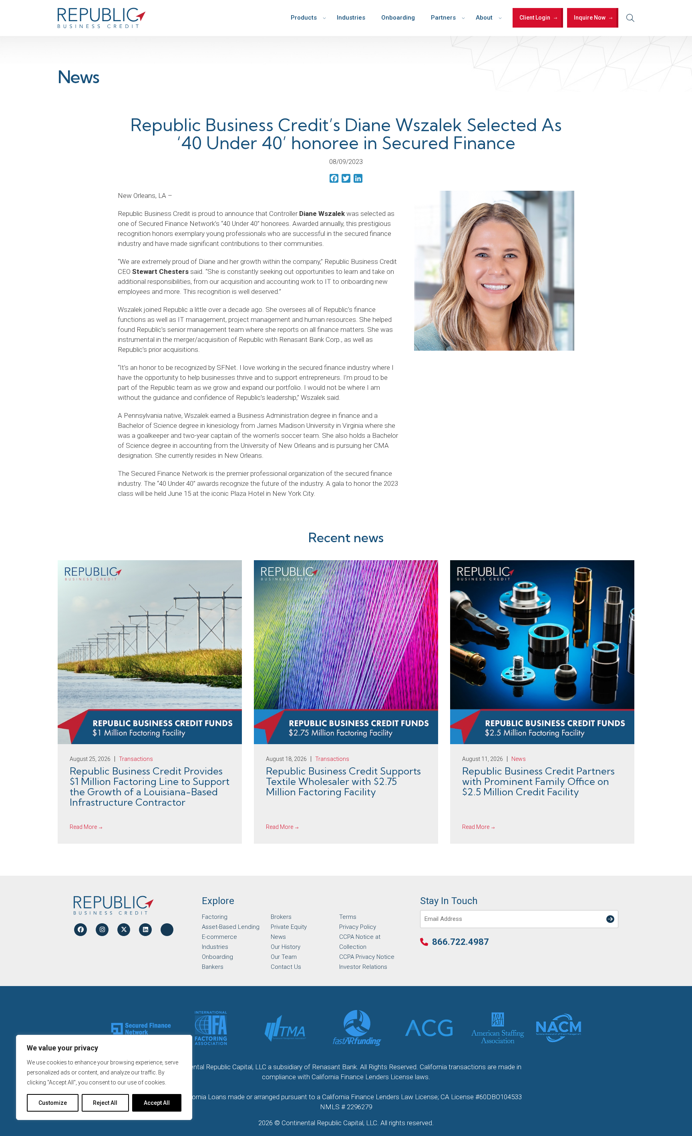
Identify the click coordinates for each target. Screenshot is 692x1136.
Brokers (281, 916)
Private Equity (289, 926)
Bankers (212, 966)
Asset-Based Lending (231, 926)
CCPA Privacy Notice (366, 956)
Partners (443, 17)
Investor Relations (363, 966)
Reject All (105, 1103)
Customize (52, 1103)
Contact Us (286, 966)
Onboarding (398, 17)
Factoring (214, 916)
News (278, 936)
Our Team (284, 956)
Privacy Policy (357, 926)
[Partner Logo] (141, 1028)
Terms (347, 916)
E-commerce (219, 936)
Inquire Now (590, 17)
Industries (351, 17)
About (484, 17)
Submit (608, 913)
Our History (285, 946)
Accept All (157, 1103)
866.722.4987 (460, 942)
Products (304, 17)
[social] (80, 929)
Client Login (534, 17)
